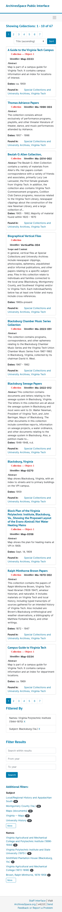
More (10, 825)
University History (18, 820)
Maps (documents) (19, 810)
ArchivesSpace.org (25, 904)
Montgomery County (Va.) (23, 805)
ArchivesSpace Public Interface (27, 6)
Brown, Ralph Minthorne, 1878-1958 (28, 874)
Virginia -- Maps (17, 815)
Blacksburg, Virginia (20, 462)
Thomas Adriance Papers (23, 103)
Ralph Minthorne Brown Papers (28, 571)
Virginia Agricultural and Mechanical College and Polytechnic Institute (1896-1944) (29, 841)
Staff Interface (37, 900)
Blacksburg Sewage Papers (25, 384)
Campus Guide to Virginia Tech (27, 648)
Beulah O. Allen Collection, (25, 154)
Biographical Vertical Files (24, 236)
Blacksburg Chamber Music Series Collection (29, 323)
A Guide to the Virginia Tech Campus (31, 50)
